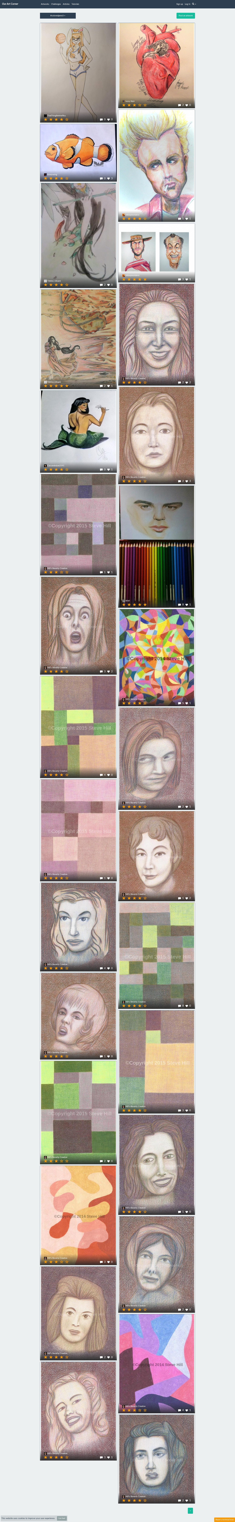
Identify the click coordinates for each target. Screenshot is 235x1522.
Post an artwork (186, 16)
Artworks (45, 4)
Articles (66, 4)
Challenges (56, 4)
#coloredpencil (57, 16)
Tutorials (75, 4)
